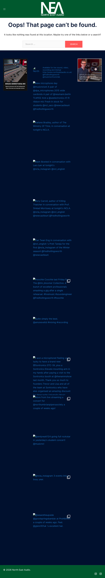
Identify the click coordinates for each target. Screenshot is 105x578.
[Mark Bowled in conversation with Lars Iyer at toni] (52, 179)
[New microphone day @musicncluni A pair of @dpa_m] (52, 100)
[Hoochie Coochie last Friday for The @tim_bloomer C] (52, 297)
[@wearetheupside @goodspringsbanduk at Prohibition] (52, 532)
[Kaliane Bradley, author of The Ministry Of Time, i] (52, 140)
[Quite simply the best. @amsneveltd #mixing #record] (52, 336)
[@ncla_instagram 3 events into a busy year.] (52, 493)
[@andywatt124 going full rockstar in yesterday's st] (52, 454)
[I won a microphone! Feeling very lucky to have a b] (52, 375)
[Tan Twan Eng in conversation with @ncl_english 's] (52, 257)
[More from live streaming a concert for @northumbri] (52, 414)
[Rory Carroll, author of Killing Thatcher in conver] (52, 218)
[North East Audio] (52, 8)
